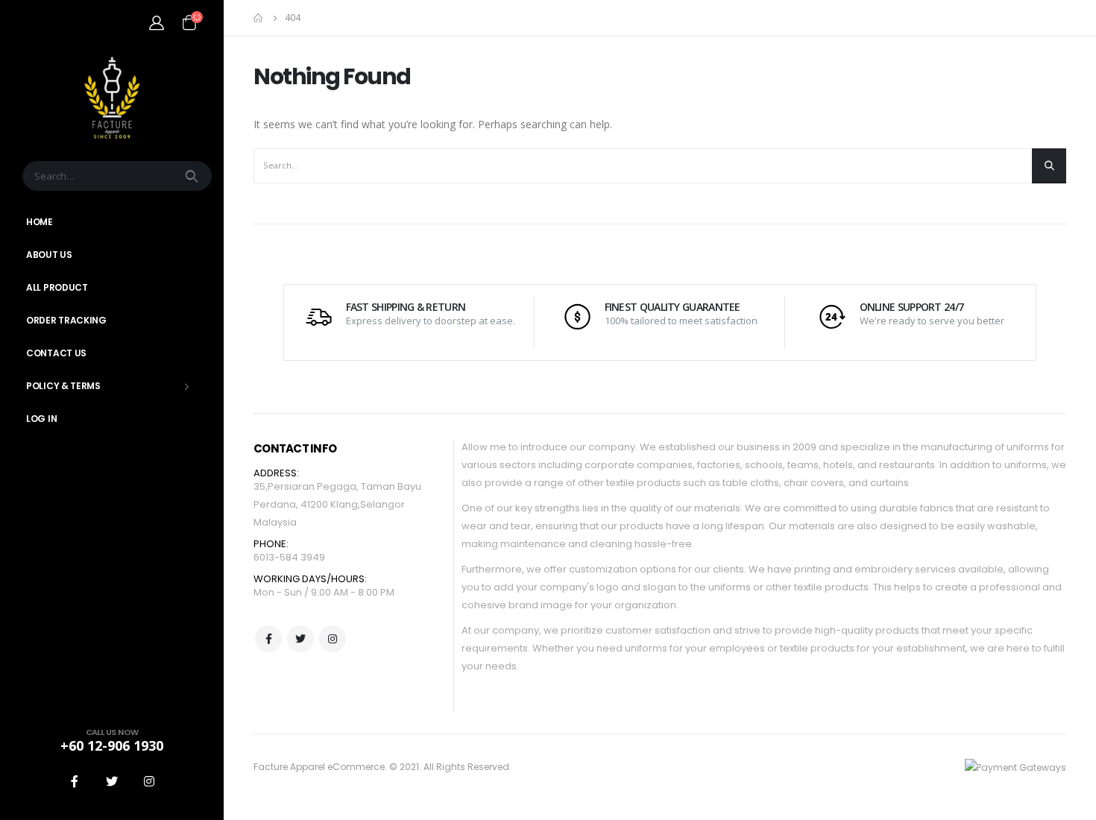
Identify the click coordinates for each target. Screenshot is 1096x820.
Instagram (332, 638)
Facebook (268, 638)
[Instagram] (149, 781)
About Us (49, 254)
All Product (57, 287)
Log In (41, 418)
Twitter (300, 638)
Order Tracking (66, 320)
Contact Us (56, 353)
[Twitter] (112, 781)
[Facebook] (74, 781)
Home (39, 221)
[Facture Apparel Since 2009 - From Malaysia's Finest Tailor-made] (112, 97)
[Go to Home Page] (258, 18)
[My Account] (157, 22)
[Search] (193, 176)
